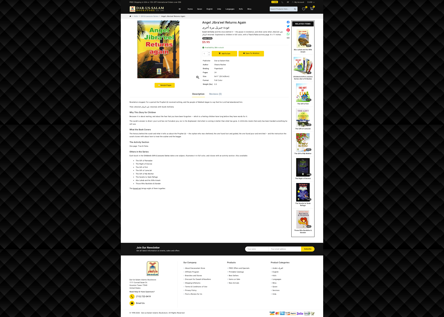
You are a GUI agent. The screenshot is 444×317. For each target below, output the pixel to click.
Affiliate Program (192, 272)
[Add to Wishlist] (251, 53)
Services (276, 290)
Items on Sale (234, 279)
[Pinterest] (288, 30)
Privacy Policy (191, 290)
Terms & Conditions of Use (196, 286)
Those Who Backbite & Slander (148, 183)
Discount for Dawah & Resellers (198, 279)
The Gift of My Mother (145, 174)
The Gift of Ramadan (144, 160)
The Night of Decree (144, 164)
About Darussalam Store (195, 268)
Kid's (241, 9)
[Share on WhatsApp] (288, 34)
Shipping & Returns (192, 283)
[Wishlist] (303, 9)
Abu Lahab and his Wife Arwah (148, 180)
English (210, 9)
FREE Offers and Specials (239, 268)
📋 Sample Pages (164, 85)
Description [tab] (198, 94)
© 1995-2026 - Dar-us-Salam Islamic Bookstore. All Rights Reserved (157, 313)
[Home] (131, 16)
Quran (199, 9)
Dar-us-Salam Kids (221, 60)
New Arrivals (234, 283)
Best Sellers (234, 275)
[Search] (295, 9)
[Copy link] (288, 37)
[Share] (288, 22)
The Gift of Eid (142, 167)
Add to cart (224, 53)
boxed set (137, 188)
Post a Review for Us (193, 294)
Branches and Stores (193, 275)
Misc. (249, 9)
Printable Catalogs (236, 272)
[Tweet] (288, 26)
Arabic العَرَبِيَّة (278, 268)
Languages (230, 9)
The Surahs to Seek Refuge (147, 177)
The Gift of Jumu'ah (144, 170)
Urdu (219, 9)
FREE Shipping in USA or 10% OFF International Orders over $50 (155, 2)
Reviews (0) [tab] (215, 94)
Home (190, 9)
